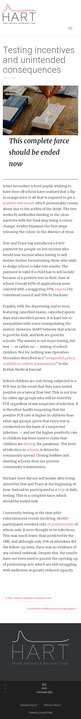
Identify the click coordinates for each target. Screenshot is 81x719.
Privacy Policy (52, 705)
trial (61, 490)
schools (33, 450)
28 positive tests (60, 524)
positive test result (18, 203)
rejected (61, 289)
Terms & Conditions (40, 712)
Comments (44, 692)
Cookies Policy (29, 705)
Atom (44, 688)
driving (30, 444)
